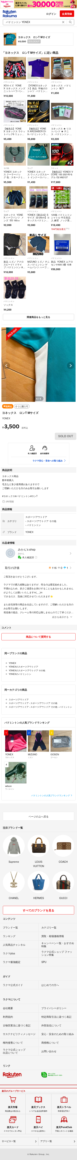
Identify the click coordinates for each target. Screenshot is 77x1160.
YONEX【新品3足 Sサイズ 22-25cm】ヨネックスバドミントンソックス (38, 219)
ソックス (8, 304)
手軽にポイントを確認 (64, 1129)
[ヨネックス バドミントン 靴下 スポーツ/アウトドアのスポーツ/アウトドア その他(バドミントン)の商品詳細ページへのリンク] (62, 68)
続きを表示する (60, 617)
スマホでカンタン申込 (13, 1129)
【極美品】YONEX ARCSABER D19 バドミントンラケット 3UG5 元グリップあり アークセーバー (38, 135)
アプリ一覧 (46, 1141)
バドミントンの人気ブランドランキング (50, 795)
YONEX (6, 418)
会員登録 (67, 13)
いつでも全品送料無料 (38, 1109)
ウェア (30, 168)
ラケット (54, 168)
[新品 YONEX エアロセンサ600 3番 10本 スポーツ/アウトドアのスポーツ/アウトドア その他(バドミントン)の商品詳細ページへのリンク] (62, 244)
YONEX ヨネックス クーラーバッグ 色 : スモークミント (14, 176)
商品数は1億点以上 (12, 1109)
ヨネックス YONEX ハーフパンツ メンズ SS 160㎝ (14, 217)
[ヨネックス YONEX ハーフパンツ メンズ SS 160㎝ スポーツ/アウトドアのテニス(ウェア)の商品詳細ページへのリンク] (15, 197)
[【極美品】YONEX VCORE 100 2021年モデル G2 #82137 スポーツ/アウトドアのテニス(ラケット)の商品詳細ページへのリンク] (62, 154)
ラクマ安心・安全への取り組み (48, 460)
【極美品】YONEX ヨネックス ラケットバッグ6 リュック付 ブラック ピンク (14, 133)
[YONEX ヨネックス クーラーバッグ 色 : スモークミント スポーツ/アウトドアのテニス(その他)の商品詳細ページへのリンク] (15, 154)
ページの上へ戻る (38, 816)
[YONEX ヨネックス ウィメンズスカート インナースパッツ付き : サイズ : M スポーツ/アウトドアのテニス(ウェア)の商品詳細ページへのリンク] (38, 154)
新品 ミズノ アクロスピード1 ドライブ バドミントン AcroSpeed (14, 266)
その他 (6, 168)
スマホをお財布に (38, 1129)
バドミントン (9, 82)
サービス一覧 (9, 1141)
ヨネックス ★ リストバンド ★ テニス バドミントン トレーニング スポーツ (62, 133)
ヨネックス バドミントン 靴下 (61, 87)
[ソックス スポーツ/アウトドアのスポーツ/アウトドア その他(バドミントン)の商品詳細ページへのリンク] (15, 287)
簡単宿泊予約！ (64, 1109)
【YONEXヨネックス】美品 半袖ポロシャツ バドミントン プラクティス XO (37, 91)
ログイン (51, 13)
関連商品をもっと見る (38, 317)
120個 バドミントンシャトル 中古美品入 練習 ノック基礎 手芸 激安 (61, 219)
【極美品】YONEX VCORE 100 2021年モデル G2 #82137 (62, 174)
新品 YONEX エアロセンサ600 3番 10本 (62, 263)
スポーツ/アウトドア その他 (41, 521)
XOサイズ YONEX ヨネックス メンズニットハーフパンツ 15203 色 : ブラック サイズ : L (14, 91)
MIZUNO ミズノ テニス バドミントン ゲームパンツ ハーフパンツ (38, 266)
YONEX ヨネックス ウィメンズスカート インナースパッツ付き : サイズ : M (38, 176)
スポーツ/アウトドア (36, 517)
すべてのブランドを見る (38, 910)
